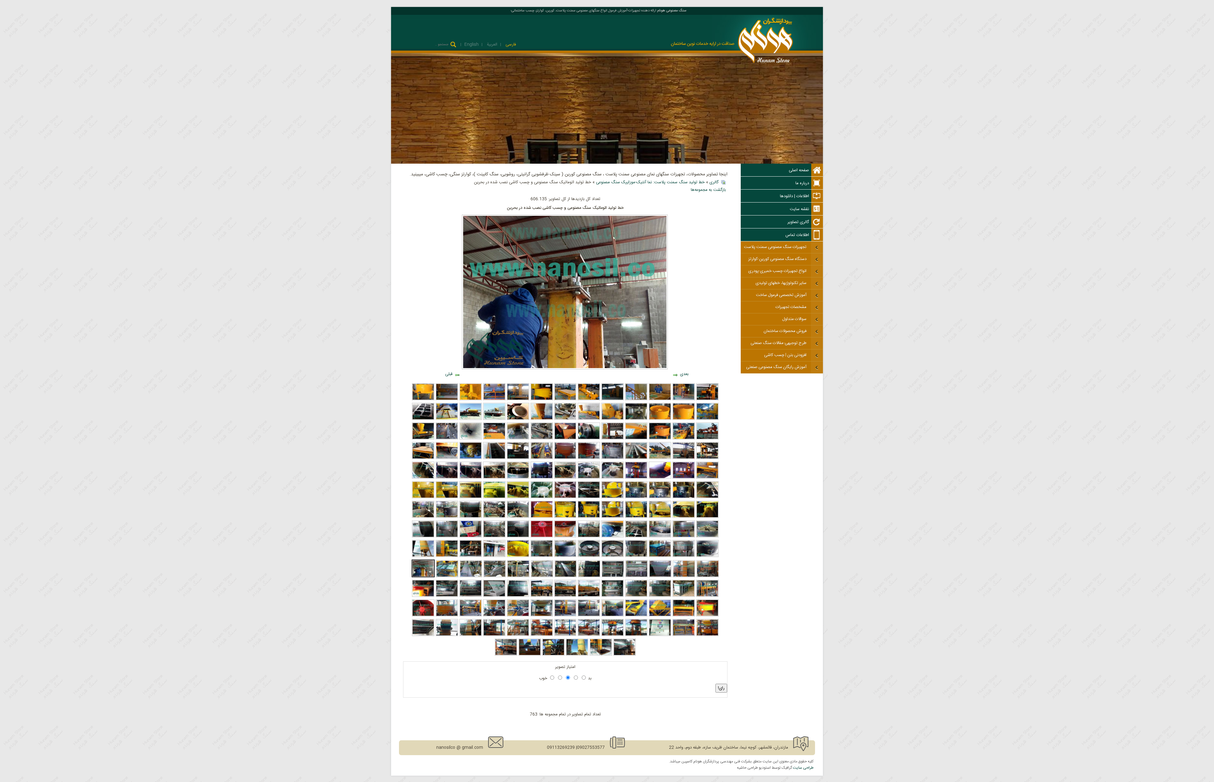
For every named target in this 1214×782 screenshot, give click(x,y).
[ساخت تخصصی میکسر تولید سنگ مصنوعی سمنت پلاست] (707, 536)
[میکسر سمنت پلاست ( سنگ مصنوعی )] (683, 418)
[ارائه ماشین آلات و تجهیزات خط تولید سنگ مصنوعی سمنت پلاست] (589, 399)
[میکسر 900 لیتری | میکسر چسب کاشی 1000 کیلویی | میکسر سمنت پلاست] (518, 556)
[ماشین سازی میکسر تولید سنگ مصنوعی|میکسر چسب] (470, 477)
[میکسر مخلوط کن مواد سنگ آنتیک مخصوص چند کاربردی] (589, 516)
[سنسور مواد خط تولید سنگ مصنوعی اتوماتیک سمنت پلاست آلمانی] (589, 438)
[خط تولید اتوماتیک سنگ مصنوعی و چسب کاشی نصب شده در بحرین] (423, 576)
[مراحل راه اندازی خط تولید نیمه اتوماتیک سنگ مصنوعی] (518, 635)
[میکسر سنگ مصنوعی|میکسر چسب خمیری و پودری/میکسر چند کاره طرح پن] (612, 477)
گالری (714, 182)
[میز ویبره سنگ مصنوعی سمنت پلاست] (565, 399)
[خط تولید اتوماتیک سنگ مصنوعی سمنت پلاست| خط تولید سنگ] (470, 556)
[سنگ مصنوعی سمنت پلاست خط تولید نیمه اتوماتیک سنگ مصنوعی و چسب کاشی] (471, 576)
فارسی (510, 44)
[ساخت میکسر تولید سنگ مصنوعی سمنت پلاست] (470, 516)
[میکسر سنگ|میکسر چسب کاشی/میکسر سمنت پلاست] (565, 516)
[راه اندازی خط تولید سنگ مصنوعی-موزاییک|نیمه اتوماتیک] (636, 635)
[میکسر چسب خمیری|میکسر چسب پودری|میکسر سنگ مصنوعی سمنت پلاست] (565, 477)
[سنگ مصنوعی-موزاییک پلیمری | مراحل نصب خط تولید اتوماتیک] (470, 635)
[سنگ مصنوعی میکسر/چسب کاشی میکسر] (565, 497)
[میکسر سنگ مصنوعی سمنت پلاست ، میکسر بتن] (423, 399)
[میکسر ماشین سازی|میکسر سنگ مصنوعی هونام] (541, 477)
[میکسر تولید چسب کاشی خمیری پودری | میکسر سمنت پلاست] (494, 497)
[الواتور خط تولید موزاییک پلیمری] (529, 654)
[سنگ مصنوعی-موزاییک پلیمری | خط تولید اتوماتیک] (624, 654)
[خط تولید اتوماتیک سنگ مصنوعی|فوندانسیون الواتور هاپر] (660, 477)
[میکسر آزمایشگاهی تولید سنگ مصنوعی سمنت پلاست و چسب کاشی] (612, 556)
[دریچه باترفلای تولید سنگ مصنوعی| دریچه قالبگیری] (470, 458)
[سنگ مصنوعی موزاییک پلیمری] (589, 595)
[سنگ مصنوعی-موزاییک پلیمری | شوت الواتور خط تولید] (553, 654)
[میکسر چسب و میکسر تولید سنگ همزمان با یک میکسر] (612, 497)
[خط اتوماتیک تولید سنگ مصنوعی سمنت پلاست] (612, 399)
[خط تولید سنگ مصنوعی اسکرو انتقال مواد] (707, 418)
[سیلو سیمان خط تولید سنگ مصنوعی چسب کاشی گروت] (470, 418)
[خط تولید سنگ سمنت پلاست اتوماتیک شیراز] (683, 458)
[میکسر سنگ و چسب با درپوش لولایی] (541, 516)
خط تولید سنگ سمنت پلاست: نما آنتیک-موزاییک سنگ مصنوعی (650, 182)
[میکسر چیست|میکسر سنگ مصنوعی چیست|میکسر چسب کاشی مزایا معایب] (683, 516)
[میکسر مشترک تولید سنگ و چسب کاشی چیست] (612, 516)
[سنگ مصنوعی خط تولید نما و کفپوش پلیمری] (660, 615)
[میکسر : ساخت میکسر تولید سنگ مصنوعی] (565, 556)
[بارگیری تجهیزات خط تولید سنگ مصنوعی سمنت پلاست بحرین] (707, 438)
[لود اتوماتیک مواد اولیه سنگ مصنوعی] (518, 615)
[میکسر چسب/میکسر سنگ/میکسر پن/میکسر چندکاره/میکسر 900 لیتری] (683, 497)
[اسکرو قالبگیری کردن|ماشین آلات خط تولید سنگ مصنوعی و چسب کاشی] (494, 458)
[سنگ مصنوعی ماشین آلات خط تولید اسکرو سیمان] (541, 458)
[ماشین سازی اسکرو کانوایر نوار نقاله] (447, 399)
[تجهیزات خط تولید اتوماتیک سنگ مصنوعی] (542, 576)
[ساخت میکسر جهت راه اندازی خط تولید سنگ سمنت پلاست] (612, 458)
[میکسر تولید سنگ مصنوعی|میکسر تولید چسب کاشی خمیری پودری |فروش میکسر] (589, 458)
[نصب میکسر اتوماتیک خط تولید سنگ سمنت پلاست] (707, 458)
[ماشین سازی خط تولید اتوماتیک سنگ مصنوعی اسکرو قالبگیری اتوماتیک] (566, 576)
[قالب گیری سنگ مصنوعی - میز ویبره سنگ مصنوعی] (683, 635)
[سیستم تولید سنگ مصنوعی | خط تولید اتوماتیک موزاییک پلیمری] (541, 615)
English (471, 44)
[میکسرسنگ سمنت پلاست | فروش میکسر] (470, 497)
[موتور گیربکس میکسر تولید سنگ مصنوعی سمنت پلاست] (683, 536)
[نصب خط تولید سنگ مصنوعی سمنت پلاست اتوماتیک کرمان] (683, 477)
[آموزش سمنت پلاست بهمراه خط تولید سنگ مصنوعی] (660, 399)
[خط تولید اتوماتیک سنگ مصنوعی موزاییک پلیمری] (541, 595)
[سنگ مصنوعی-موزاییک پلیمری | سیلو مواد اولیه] (577, 654)
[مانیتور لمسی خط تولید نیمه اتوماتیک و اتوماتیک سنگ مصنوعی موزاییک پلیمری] (518, 595)
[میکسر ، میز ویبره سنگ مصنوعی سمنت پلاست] (518, 516)
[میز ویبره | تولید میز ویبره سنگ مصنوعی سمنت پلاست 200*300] (423, 458)
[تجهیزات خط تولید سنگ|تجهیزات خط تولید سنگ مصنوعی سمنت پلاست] (494, 438)
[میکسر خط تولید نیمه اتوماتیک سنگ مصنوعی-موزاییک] (612, 635)
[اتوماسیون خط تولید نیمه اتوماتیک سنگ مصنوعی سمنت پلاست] (612, 595)
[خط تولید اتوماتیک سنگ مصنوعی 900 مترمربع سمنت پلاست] (589, 576)
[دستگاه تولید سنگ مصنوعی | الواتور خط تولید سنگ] (636, 595)
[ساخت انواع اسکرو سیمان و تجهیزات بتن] (636, 399)
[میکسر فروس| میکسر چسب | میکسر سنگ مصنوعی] (518, 477)
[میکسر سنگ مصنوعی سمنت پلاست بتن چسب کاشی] (541, 399)
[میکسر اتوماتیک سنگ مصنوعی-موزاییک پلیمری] (447, 615)
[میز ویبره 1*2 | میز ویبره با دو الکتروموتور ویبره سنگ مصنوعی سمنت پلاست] (660, 556)
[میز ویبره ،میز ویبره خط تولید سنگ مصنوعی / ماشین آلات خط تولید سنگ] (494, 516)
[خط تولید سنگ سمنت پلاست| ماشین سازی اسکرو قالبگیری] (636, 458)
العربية (491, 44)
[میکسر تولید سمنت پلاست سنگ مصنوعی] (518, 536)
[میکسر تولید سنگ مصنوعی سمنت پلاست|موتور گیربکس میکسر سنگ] (447, 458)
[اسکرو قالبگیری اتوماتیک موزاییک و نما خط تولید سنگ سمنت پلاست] (423, 438)
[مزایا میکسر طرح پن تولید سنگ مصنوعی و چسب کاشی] (423, 477)
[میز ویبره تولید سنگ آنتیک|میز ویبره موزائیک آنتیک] (565, 418)
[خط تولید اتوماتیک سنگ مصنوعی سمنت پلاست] (707, 399)
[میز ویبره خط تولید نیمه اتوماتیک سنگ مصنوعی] (683, 615)
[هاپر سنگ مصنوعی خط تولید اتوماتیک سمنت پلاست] (494, 576)
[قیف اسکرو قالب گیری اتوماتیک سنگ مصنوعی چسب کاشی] (541, 418)
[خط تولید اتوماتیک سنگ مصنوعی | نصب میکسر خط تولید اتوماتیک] (636, 477)
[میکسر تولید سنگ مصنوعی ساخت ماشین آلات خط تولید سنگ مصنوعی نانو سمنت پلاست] (447, 536)
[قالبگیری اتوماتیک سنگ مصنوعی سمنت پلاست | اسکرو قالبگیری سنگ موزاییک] (589, 418)
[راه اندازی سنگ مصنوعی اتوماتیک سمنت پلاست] (683, 438)
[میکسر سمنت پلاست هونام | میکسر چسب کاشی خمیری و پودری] (636, 497)
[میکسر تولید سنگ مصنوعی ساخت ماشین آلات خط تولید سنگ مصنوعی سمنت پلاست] (683, 556)
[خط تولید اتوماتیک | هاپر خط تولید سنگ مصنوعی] (660, 576)
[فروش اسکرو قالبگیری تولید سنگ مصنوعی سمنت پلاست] (636, 438)
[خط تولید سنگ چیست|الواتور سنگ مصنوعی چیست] (518, 438)
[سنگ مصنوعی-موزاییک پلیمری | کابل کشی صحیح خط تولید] (423, 635)
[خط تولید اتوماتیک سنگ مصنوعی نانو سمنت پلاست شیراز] (684, 576)
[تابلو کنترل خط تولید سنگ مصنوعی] (470, 595)
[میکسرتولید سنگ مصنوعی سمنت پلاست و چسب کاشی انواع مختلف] (541, 497)
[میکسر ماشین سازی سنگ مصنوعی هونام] (447, 516)
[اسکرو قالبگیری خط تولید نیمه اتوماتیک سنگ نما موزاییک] (636, 615)
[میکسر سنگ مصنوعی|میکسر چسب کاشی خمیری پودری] (494, 477)
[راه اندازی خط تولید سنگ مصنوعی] (589, 635)
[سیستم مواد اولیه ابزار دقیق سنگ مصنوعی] (494, 615)
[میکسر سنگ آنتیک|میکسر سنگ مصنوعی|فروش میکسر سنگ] (660, 516)
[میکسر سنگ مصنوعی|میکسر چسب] (447, 497)
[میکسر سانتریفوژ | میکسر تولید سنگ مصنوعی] (494, 556)
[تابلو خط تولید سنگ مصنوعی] (447, 595)
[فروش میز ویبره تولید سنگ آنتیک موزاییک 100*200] (423, 418)
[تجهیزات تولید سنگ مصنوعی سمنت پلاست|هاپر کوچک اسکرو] (565, 438)
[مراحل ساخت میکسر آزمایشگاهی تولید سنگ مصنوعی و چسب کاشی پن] (589, 556)
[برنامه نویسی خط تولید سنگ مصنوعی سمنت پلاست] (494, 595)
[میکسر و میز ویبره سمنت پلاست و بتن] (494, 399)
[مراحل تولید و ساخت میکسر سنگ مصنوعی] (423, 516)
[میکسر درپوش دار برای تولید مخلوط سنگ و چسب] (636, 516)
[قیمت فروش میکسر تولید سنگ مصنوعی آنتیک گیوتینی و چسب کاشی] (518, 497)
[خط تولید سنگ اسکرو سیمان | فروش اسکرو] (447, 438)
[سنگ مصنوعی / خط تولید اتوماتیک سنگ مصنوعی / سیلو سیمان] (423, 556)
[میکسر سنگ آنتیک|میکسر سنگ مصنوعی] (423, 497)
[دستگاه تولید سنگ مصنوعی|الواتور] (660, 595)
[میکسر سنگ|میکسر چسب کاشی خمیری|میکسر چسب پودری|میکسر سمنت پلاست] (707, 516)
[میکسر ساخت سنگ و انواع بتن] (660, 418)
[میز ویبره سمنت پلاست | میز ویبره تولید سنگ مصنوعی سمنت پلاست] (707, 477)
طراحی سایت (803, 768)
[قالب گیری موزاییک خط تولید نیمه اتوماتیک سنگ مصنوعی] (541, 635)
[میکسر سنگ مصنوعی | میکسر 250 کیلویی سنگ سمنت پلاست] (636, 556)
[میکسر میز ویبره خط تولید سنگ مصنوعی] (423, 595)
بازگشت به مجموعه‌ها (708, 189)
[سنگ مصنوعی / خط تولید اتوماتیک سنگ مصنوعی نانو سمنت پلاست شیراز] (707, 576)
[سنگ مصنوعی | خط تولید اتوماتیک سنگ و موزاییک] (589, 615)
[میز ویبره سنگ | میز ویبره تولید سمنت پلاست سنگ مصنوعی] (636, 536)
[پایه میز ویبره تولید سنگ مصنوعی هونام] (589, 536)
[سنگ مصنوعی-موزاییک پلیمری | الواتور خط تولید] (447, 635)
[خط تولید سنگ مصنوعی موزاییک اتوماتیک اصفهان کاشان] (612, 438)
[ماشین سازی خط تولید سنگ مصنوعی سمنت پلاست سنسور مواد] (518, 418)
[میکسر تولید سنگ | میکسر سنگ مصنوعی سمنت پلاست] (660, 438)
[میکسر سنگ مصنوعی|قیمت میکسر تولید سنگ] (589, 477)
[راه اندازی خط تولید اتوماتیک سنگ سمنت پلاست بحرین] (707, 595)
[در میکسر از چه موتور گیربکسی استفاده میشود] (612, 536)
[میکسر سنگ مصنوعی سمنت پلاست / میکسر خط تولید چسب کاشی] (660, 497)
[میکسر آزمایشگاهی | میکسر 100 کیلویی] (565, 536)
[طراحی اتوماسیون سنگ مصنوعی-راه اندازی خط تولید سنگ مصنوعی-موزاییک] (660, 635)
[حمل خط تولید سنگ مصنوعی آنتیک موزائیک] (494, 418)
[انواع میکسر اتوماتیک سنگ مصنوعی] (423, 615)
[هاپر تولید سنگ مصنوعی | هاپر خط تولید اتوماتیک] (612, 418)
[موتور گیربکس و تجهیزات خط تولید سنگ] (470, 536)
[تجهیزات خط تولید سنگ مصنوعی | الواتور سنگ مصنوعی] (636, 418)
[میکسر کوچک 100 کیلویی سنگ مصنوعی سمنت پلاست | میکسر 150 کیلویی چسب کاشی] (541, 536)
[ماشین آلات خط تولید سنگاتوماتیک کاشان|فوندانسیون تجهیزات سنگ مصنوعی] (518, 458)
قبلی (448, 374)
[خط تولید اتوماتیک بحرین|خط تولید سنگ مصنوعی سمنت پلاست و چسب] (447, 576)
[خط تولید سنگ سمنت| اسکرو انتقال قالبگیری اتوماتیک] (470, 438)
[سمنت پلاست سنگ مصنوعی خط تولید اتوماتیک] (518, 576)
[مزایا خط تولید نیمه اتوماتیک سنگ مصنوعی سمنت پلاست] (494, 635)
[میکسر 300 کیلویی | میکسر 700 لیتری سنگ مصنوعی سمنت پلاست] (541, 556)
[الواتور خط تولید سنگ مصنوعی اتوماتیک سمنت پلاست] (447, 418)
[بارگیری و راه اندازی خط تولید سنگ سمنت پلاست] (660, 458)
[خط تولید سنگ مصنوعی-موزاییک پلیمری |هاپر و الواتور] (601, 654)
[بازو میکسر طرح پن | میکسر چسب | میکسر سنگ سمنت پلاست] (447, 477)
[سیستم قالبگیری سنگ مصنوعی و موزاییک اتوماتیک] (470, 615)
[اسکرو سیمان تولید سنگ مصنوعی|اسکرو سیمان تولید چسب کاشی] (541, 438)
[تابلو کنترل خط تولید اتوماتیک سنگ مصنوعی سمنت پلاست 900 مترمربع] (636, 576)
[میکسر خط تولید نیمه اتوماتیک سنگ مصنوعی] (707, 615)
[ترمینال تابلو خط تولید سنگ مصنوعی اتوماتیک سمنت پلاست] (613, 576)
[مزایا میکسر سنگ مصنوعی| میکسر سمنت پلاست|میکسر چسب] (565, 458)
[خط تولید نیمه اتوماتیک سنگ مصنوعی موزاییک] (612, 615)
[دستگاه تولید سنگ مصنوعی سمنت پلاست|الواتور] (683, 595)
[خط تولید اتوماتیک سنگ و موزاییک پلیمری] (565, 615)
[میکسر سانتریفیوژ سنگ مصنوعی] (470, 399)
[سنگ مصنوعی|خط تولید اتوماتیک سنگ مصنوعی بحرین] (447, 556)
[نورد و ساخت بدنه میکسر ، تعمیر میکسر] (423, 536)
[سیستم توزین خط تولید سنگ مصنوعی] (707, 635)
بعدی (684, 374)
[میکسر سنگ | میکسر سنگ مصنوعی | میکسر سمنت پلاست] (660, 536)
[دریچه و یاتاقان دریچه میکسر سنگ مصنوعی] (707, 556)
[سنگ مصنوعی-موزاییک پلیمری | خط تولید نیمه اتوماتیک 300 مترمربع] (506, 654)
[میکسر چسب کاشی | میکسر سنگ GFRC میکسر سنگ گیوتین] (589, 497)
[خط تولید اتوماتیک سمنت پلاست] (683, 399)
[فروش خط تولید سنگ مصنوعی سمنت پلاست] (518, 399)
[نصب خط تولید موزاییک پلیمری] (565, 635)
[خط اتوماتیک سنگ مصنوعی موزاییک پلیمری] (565, 595)
